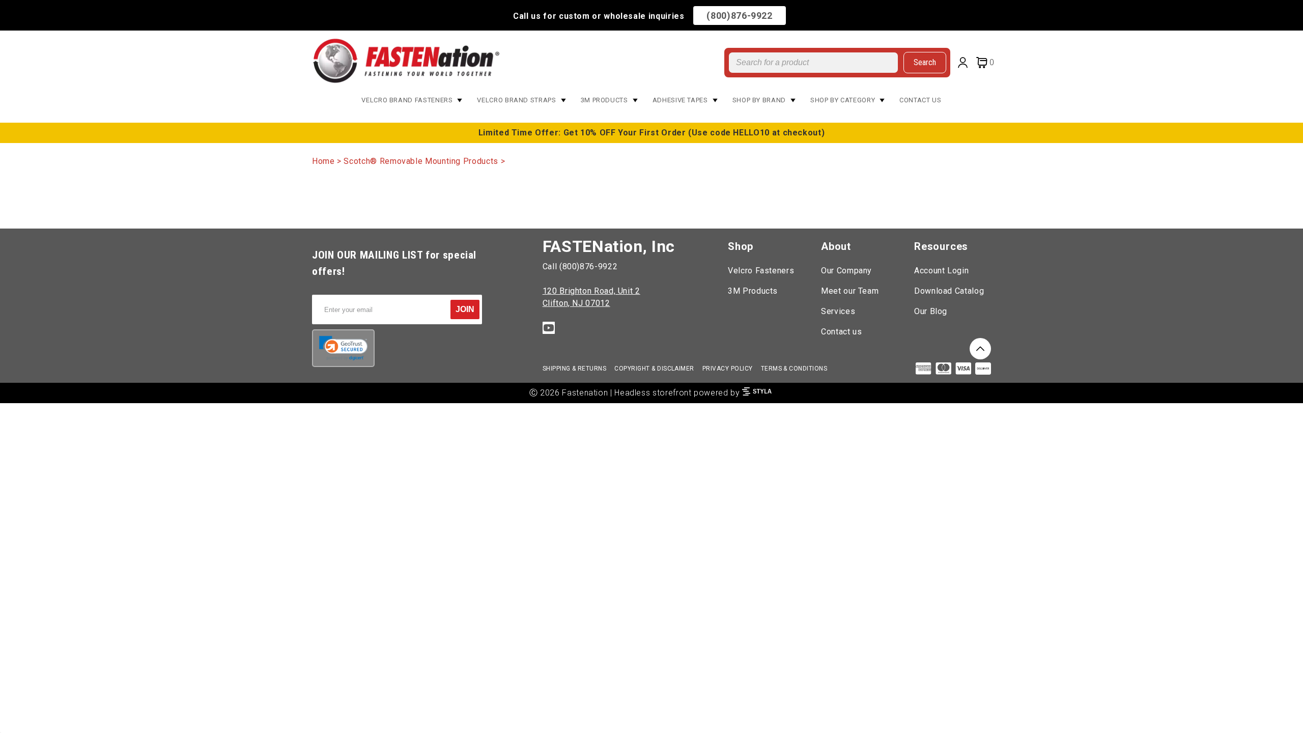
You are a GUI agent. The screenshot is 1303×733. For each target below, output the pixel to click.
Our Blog (930, 311)
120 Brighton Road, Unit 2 (591, 291)
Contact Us (920, 100)
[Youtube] (549, 329)
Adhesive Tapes (680, 100)
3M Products (604, 100)
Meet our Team (850, 291)
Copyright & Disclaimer (654, 368)
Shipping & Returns (575, 368)
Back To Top (980, 348)
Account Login (941, 270)
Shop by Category (842, 100)
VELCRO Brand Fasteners (406, 100)
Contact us (841, 331)
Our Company (846, 270)
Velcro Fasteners (761, 270)
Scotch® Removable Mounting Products (421, 161)
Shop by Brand (759, 100)
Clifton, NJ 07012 (576, 303)
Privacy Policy (727, 368)
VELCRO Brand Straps (516, 100)
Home (323, 161)
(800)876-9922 (739, 15)
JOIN (465, 309)
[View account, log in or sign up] (965, 64)
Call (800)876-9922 (580, 266)
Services (838, 311)
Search (925, 62)
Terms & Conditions (794, 368)
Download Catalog (949, 291)
